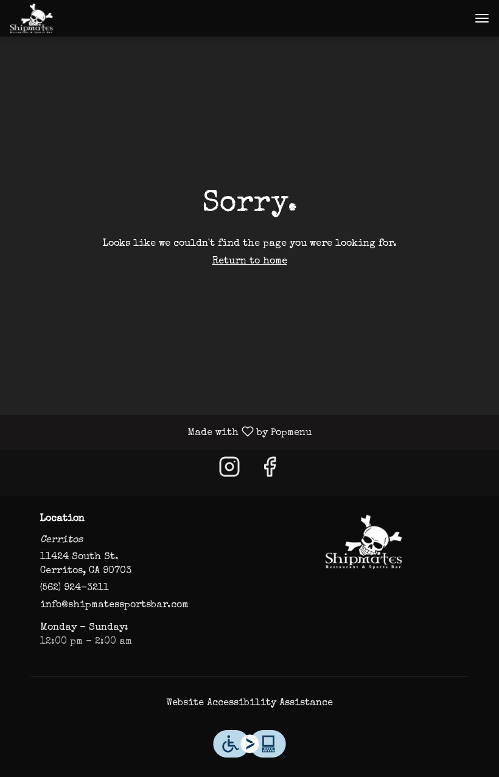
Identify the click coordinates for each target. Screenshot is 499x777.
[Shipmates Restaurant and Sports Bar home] (64, 18)
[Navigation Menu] (482, 18)
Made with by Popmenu (160, 432)
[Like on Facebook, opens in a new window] (270, 472)
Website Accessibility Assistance (249, 703)
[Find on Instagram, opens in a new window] (229, 472)
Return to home (249, 262)
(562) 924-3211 (74, 588)
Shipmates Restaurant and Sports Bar (363, 541)
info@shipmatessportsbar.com (114, 605)
